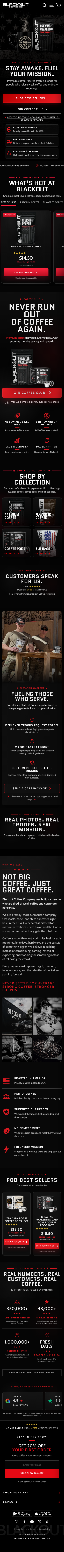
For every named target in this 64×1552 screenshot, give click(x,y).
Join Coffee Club (32, 109)
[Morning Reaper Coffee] (26, 228)
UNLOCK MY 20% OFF (32, 1473)
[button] (19, 253)
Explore (10, 1501)
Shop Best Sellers (32, 98)
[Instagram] (17, 1522)
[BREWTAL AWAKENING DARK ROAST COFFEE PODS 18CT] (47, 1203)
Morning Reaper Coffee (26, 246)
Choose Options (24, 272)
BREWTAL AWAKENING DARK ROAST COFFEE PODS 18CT (47, 1221)
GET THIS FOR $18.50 (16, 1242)
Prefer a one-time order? (16, 1247)
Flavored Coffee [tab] (53, 202)
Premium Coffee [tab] (29, 202)
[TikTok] (47, 1522)
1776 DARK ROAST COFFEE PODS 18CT (17, 1220)
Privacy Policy (20, 1529)
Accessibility (44, 1529)
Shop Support (16, 1492)
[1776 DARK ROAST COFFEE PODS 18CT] (16, 1203)
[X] (40, 1522)
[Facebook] (24, 1522)
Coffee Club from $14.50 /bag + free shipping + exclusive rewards (33, 118)
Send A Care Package (32, 788)
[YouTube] (32, 1522)
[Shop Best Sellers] (32, 34)
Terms (33, 1529)
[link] (26, 247)
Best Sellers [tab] (8, 202)
